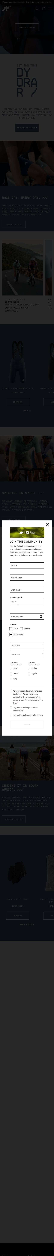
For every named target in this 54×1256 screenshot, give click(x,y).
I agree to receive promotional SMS (28, 715)
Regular (34, 673)
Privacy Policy (22, 694)
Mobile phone (16, 597)
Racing (34, 668)
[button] (27, 645)
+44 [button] (12, 602)
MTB (15, 679)
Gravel (15, 673)
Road (15, 668)
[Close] (47, 524)
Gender (13, 624)
